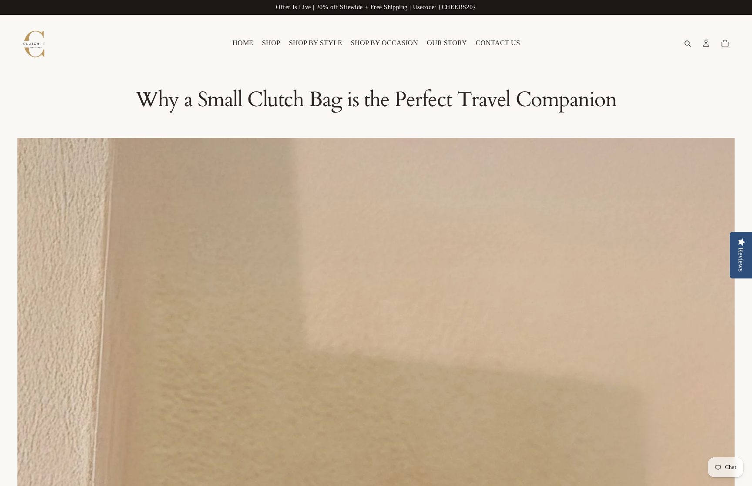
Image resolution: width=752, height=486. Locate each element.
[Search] (687, 43)
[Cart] (725, 43)
